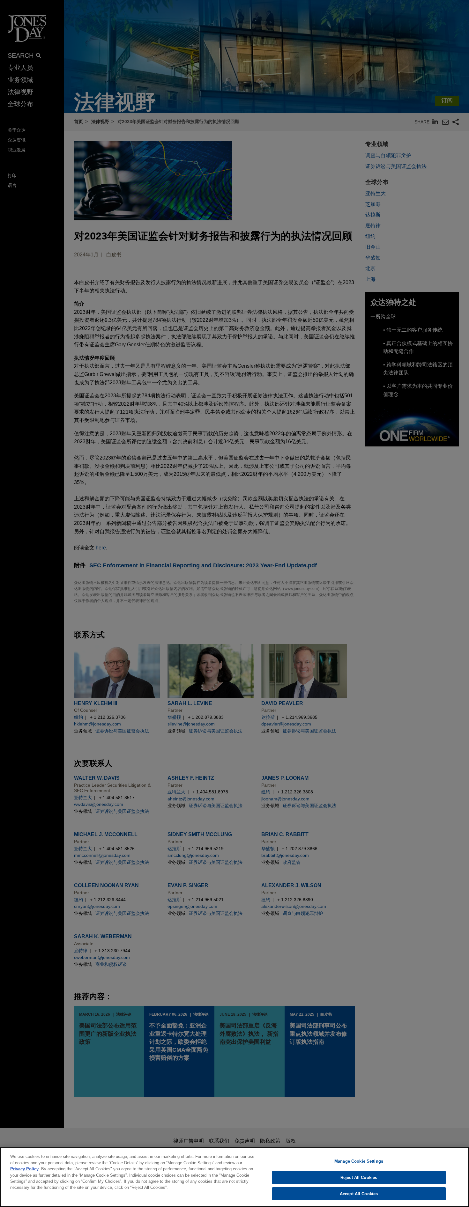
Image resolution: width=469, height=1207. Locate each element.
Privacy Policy (24, 1169)
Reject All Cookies (358, 1177)
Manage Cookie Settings (358, 1161)
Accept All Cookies (359, 1193)
